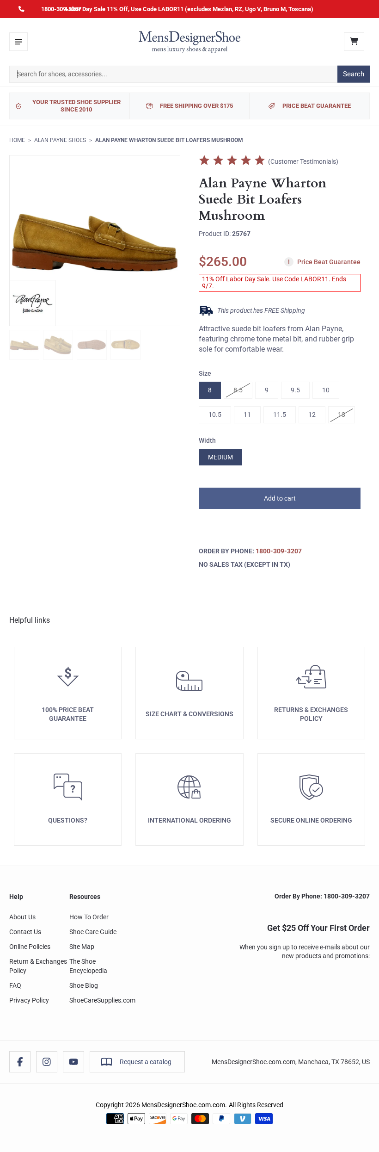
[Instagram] (47, 1062)
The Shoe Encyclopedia (88, 966)
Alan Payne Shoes (60, 140)
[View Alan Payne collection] (32, 303)
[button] (280, 498)
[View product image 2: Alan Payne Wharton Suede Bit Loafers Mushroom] (58, 344)
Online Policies (29, 946)
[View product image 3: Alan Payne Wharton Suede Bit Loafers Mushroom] (91, 344)
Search (353, 74)
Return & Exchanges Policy (38, 966)
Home (17, 140)
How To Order (89, 917)
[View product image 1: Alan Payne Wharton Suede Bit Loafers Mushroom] (24, 344)
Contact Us (25, 931)
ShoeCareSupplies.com (102, 1000)
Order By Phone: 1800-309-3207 (322, 896)
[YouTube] (73, 1062)
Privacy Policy (29, 1000)
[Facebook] (20, 1062)
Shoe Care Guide (92, 931)
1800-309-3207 (61, 9)
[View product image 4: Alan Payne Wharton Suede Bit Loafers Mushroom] (125, 344)
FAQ (15, 985)
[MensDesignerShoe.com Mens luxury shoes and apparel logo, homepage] (189, 41)
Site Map (81, 946)
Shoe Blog (83, 985)
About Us (22, 917)
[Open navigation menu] (18, 41)
